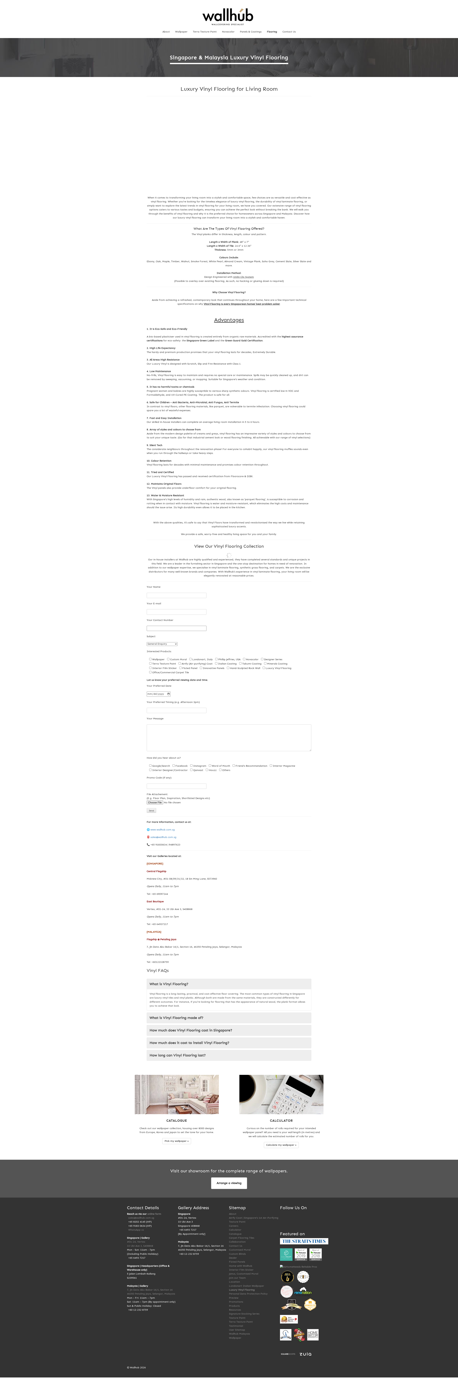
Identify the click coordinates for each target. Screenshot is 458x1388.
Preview (233, 1297)
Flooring (272, 31)
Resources (235, 1309)
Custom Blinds (237, 1253)
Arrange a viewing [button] (229, 1183)
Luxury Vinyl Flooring (242, 1289)
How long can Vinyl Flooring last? (178, 1055)
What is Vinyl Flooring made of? (176, 1018)
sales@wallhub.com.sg (163, 837)
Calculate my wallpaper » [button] (281, 1144)
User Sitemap (237, 1329)
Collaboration (237, 1241)
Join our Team (237, 1277)
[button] (152, 146)
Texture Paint (237, 1317)
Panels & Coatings (251, 31)
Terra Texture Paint (205, 31)
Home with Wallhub (240, 1265)
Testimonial (236, 1325)
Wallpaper (181, 31)
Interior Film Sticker (241, 1269)
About (166, 31)
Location (234, 1281)
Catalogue (235, 1233)
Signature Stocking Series (244, 1313)
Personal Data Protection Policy (248, 1293)
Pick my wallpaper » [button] (177, 1141)
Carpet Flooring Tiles (241, 1237)
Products (234, 1305)
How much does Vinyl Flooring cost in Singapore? (191, 1030)
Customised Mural (239, 1249)
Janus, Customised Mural (243, 1273)
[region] (229, 146)
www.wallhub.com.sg (162, 829)
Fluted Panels (237, 1261)
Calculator (235, 1229)
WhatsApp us (136, 1229)
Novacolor (228, 31)
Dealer (233, 1257)
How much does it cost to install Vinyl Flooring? (189, 1043)
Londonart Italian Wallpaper (246, 1285)
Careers (233, 1225)
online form (154, 1213)
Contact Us (289, 31)
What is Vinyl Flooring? (169, 984)
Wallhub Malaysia (239, 1333)
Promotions (236, 1301)
